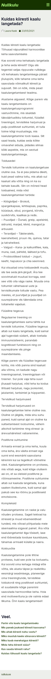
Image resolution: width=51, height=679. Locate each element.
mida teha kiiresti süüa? (15, 644)
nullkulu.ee (6, 674)
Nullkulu (9, 5)
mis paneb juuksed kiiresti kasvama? (23, 627)
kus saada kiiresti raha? (15, 649)
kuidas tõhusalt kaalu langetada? (21, 653)
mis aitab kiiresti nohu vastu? (19, 631)
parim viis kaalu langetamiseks (20, 623)
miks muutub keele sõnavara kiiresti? (23, 636)
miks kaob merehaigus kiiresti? (20, 640)
